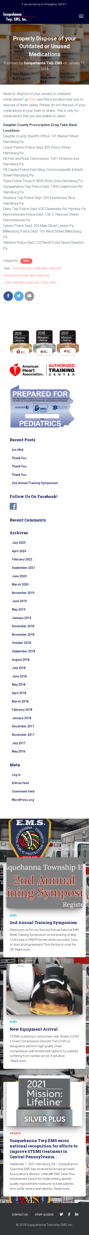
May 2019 (18, 609)
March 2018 (20, 701)
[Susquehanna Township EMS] (21, 16)
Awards (15, 1133)
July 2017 (18, 743)
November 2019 (23, 593)
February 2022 (22, 559)
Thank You (19, 458)
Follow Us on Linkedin (76, 1214)
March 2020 (20, 584)
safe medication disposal (21, 282)
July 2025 (18, 542)
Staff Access (44, 1214)
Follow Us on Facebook (69, 1214)
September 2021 (23, 567)
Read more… (23, 949)
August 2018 (20, 659)
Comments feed (23, 791)
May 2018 (18, 684)
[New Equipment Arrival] (44, 989)
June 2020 (19, 576)
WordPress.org (23, 800)
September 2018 (23, 651)
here (33, 99)
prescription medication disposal (26, 275)
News (26, 261)
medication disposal (47, 268)
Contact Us (20, 1214)
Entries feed (20, 783)
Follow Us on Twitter (61, 1214)
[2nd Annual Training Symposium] (44, 882)
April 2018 (19, 693)
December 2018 (23, 626)
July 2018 (18, 668)
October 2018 (21, 643)
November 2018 (23, 634)
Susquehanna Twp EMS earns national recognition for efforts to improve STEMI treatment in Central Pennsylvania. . (44, 1149)
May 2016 (18, 751)
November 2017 (23, 734)
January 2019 (21, 618)
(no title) (18, 449)
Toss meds (49, 282)
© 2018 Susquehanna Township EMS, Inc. (44, 1225)
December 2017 (23, 726)
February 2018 (22, 709)
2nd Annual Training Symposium (35, 483)
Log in (16, 774)
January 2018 (21, 718)
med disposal (22, 268)
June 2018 (19, 676)
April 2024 (19, 551)
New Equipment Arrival (34, 1029)
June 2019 (19, 601)
